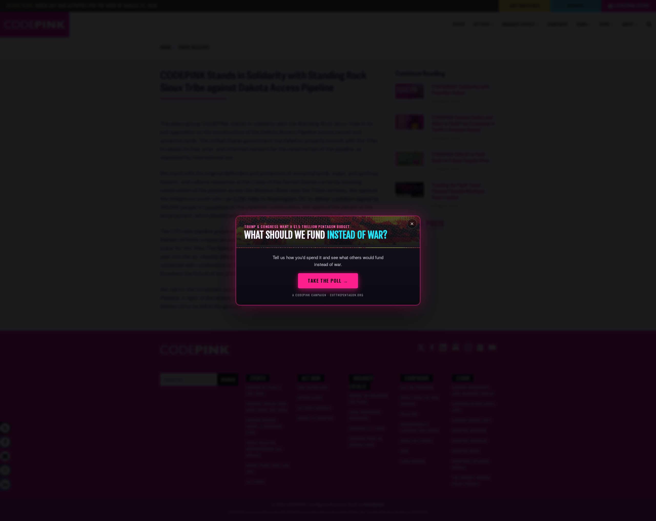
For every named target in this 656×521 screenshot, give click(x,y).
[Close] (412, 223)
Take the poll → (328, 280)
